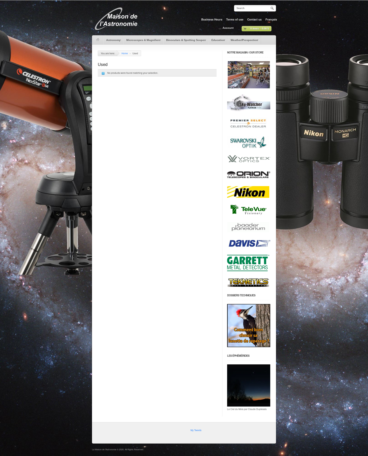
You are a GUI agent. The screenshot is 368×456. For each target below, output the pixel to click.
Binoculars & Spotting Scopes (184, 41)
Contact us (254, 19)
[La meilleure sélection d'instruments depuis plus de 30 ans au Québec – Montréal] (116, 31)
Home (125, 53)
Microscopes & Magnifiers (141, 41)
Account (228, 27)
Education (217, 41)
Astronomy (112, 41)
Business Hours (211, 19)
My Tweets (196, 430)
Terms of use (234, 19)
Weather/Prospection (243, 41)
